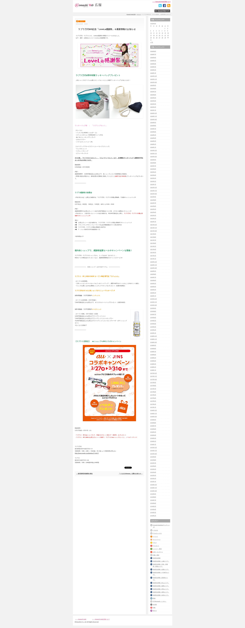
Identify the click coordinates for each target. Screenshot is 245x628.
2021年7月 (153, 240)
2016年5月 (153, 432)
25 (153, 37)
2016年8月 (153, 422)
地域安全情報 (156, 558)
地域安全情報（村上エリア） (161, 582)
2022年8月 (153, 200)
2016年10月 (153, 416)
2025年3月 (153, 104)
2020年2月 (153, 292)
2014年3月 (153, 512)
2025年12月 (153, 76)
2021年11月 (153, 227)
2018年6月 (153, 354)
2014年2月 (153, 515)
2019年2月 (153, 330)
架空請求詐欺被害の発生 (84, 473)
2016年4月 (153, 435)
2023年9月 (153, 159)
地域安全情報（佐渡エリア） (161, 569)
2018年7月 (153, 351)
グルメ (155, 542)
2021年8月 (153, 237)
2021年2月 (153, 255)
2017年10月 (153, 379)
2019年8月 (153, 311)
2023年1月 (153, 184)
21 (162, 35)
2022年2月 (153, 218)
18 (153, 35)
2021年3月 (153, 252)
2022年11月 (153, 190)
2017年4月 (153, 398)
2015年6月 (153, 466)
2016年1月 (153, 444)
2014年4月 (153, 509)
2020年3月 (153, 289)
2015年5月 (153, 469)
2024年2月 (153, 144)
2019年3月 (153, 326)
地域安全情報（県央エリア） (161, 589)
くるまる (155, 530)
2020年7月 (153, 277)
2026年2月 (153, 70)
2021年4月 (153, 249)
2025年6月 (153, 94)
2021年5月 (153, 246)
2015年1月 (153, 481)
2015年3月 (153, 475)
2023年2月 (153, 181)
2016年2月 (153, 441)
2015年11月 (153, 450)
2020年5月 (153, 283)
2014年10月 (153, 491)
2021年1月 (153, 258)
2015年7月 (153, 463)
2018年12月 (153, 336)
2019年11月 (153, 302)
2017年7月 (153, 388)
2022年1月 (153, 221)
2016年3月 (153, 438)
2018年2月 (153, 367)
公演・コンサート (158, 552)
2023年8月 (153, 162)
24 (151, 37)
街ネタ (155, 610)
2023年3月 (153, 178)
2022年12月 (153, 187)
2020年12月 (153, 261)
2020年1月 (153, 296)
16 (168, 33)
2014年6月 (153, 503)
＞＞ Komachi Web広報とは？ (161, 1)
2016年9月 (153, 419)
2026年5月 (153, 60)
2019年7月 (153, 314)
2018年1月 (153, 370)
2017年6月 (153, 391)
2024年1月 (153, 147)
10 (151, 33)
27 (159, 37)
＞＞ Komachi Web (80, 619)
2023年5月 (153, 172)
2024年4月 (153, 138)
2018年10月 (153, 342)
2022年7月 (153, 203)
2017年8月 (153, 385)
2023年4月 (153, 175)
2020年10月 (153, 268)
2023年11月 (153, 153)
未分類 (155, 604)
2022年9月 (153, 196)
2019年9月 (153, 308)
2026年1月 (153, 73)
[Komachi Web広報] (88, 7)
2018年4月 (153, 360)
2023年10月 (153, 156)
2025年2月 (153, 107)
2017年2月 (153, 404)
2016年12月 (153, 410)
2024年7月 (153, 128)
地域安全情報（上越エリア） (161, 561)
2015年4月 (153, 472)
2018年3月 (153, 364)
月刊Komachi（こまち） (159, 601)
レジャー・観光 (157, 548)
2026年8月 (153, 51)
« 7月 (151, 42)
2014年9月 (153, 494)
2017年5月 (153, 395)
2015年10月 (153, 453)
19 (156, 35)
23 (168, 35)
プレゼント (156, 545)
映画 (154, 598)
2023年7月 (153, 166)
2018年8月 (153, 348)
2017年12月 (153, 373)
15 (165, 33)
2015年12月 (153, 447)
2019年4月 (153, 323)
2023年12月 (153, 150)
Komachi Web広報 (131, 14)
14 (162, 33)
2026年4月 (153, 63)
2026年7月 (153, 54)
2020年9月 (153, 271)
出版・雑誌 (156, 555)
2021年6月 (153, 243)
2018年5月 (153, 357)
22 (165, 35)
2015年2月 (153, 478)
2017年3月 (153, 401)
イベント (139, 14)
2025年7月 (153, 91)
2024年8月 (153, 125)
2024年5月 (153, 135)
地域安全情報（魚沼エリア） (161, 595)
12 (156, 33)
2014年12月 (153, 484)
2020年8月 (153, 274)
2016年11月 (153, 413)
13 (159, 33)
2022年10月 (153, 193)
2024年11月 (153, 116)
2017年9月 (153, 382)
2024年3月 (153, 141)
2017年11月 (153, 376)
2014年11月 (153, 487)
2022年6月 (153, 206)
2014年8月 (153, 497)
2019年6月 (153, 317)
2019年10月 (153, 305)
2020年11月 (153, 265)
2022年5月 (153, 209)
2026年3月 (153, 66)
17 (151, 35)
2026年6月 (153, 57)
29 (165, 37)
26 (156, 37)
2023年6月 (153, 169)
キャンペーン (156, 539)
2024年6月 (153, 131)
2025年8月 (153, 88)
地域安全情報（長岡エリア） (161, 592)
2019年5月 (153, 320)
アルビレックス (157, 533)
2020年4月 (153, 286)
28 (162, 37)
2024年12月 (153, 113)
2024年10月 (153, 119)
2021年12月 (153, 224)
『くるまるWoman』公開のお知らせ (131, 473)
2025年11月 (153, 79)
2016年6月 (153, 429)
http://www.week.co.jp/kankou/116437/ (87, 453)
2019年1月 (153, 333)
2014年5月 (153, 506)
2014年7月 (153, 500)
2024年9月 (153, 122)
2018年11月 (153, 339)
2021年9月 (153, 234)
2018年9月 (153, 345)
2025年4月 (153, 100)
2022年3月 (153, 215)
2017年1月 (153, 407)
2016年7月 (153, 425)
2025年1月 (153, 110)
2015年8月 (153, 460)
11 (153, 33)
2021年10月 (153, 231)
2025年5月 (153, 97)
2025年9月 (153, 85)
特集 (154, 607)
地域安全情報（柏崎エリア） (161, 586)
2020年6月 (153, 280)
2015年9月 (153, 456)
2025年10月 (153, 82)
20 (159, 35)
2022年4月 (153, 212)
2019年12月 (153, 299)
